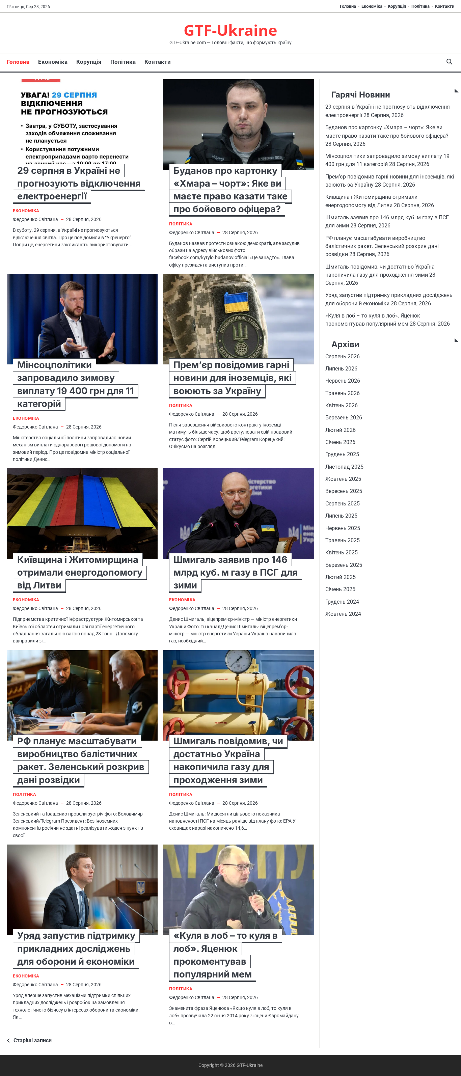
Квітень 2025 (341, 552)
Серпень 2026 (342, 356)
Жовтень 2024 (343, 614)
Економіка (371, 6)
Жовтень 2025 (343, 479)
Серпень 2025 (342, 503)
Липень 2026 (341, 368)
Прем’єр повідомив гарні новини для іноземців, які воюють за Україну (232, 377)
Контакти (444, 6)
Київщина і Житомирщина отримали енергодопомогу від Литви (79, 572)
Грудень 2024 (342, 602)
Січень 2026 (340, 442)
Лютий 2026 (340, 430)
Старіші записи (32, 1040)
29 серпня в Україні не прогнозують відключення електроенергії (79, 183)
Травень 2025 (342, 540)
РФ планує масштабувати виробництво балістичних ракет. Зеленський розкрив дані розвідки (382, 246)
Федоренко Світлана (35, 219)
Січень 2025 (340, 589)
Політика (420, 6)
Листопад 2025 (344, 467)
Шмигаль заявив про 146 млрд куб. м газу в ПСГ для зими (235, 572)
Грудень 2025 (342, 454)
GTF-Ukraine (230, 30)
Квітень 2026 (341, 405)
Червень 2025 (342, 528)
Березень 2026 (343, 417)
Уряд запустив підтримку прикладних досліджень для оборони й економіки (76, 948)
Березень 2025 (343, 565)
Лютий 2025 (340, 577)
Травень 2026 (342, 393)
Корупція (397, 6)
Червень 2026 (342, 381)
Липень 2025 (341, 516)
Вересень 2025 (343, 491)
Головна (348, 6)
